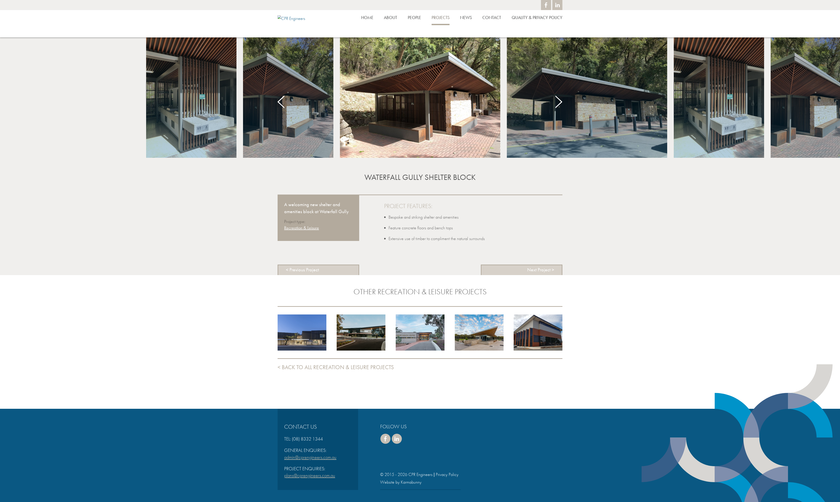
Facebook (546, 5)
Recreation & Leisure (301, 228)
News (466, 17)
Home (367, 17)
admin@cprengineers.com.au (310, 457)
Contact (491, 17)
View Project (302, 343)
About (390, 17)
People (414, 17)
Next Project (539, 270)
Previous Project (304, 270)
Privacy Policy (447, 474)
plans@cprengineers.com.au (309, 475)
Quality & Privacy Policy (537, 17)
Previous (281, 101)
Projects (441, 17)
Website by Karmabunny (401, 482)
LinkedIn (557, 5)
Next (558, 101)
